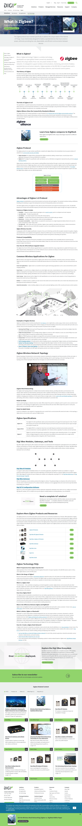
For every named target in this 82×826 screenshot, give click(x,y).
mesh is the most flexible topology (64, 396)
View (72, 530)
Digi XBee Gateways (23, 479)
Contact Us (70, 3)
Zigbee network (20, 201)
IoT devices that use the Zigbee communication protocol (60, 113)
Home (5, 10)
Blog (55, 3)
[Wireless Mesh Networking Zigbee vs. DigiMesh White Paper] (68, 24)
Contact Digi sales (8, 797)
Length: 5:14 (40, 743)
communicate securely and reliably (31, 153)
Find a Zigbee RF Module (10, 28)
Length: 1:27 (66, 772)
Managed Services (50, 7)
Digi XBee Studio (33, 557)
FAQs (5, 73)
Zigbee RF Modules (33, 530)
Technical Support (38, 796)
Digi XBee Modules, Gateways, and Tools (8, 69)
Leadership (67, 800)
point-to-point (49, 212)
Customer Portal (38, 798)
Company (74, 7)
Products (41, 7)
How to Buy (63, 3)
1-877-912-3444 (7, 793)
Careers (66, 793)
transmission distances (38, 576)
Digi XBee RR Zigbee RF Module (36, 534)
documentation (65, 627)
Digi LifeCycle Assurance (24, 800)
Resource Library (53, 799)
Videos (22, 691)
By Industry (14, 13)
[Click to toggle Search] (76, 3)
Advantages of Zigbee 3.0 (9, 57)
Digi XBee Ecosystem (47, 662)
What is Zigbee (7, 53)
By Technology (16, 10)
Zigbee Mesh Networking (9, 64)
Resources (60, 7)
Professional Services (39, 793)
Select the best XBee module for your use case (29, 636)
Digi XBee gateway (49, 588)
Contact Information (9, 792)
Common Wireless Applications (7, 60)
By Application (22, 13)
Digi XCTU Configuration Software (28, 487)
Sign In (58, 3)
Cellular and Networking (39, 791)
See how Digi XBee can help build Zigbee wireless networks (32, 633)
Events (50, 795)
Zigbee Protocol (7, 55)
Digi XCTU (31, 553)
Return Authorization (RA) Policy (40, 800)
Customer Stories (53, 791)
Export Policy (67, 797)
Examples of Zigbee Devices (9, 62)
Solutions (34, 7)
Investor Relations (69, 799)
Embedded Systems (38, 789)
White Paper (30, 691)
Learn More (43, 505)
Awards (66, 791)
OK (74, 808)
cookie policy (11, 809)
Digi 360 (21, 798)
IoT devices (43, 323)
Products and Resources (9, 71)
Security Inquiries (8, 799)
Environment (67, 795)
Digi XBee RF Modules (24, 468)
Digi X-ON (21, 802)
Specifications (7, 66)
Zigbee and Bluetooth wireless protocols (37, 617)
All (7, 691)
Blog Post (40, 691)
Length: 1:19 (16, 772)
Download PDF (44, 139)
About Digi (67, 789)
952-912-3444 (7, 795)
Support (67, 7)
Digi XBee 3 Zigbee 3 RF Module (36, 539)
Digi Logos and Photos (54, 793)
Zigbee (22, 10)
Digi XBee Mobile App (68, 474)
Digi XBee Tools (32, 548)
